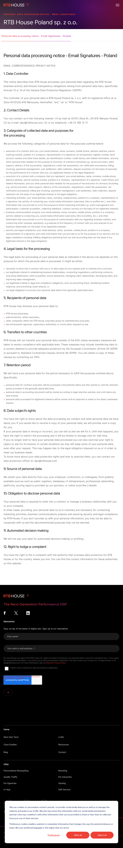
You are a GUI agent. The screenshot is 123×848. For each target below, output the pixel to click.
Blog (6, 752)
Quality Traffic (10, 777)
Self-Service (64, 789)
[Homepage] (16, 5)
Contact (62, 752)
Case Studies (10, 744)
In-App (7, 789)
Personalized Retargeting (16, 770)
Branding (62, 770)
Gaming (62, 783)
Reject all (102, 835)
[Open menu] (117, 5)
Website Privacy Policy (56, 663)
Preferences (54, 835)
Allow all (78, 835)
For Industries (65, 777)
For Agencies (10, 783)
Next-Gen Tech (11, 737)
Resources (63, 744)
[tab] (36, 37)
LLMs (61, 737)
